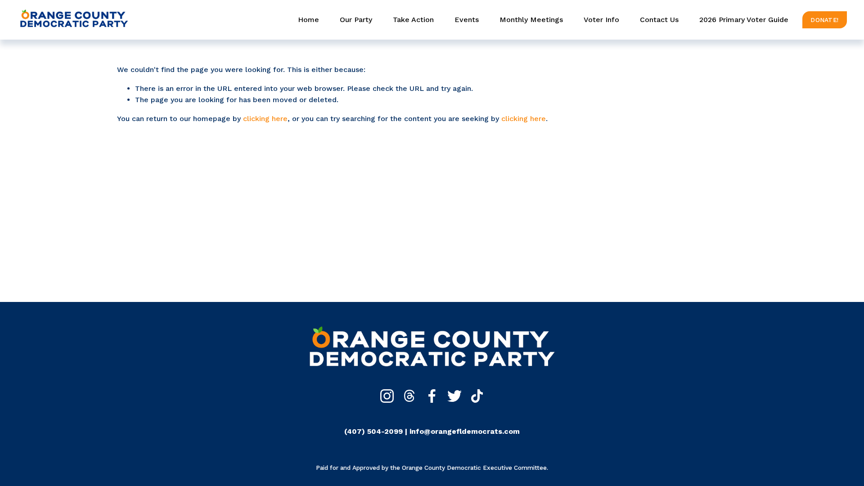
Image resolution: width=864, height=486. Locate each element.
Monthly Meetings (531, 19)
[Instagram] (387, 396)
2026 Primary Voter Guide (743, 19)
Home (308, 19)
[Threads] (409, 396)
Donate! (824, 19)
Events (466, 19)
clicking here (265, 118)
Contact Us (659, 19)
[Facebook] (432, 396)
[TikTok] (477, 396)
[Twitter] (454, 396)
